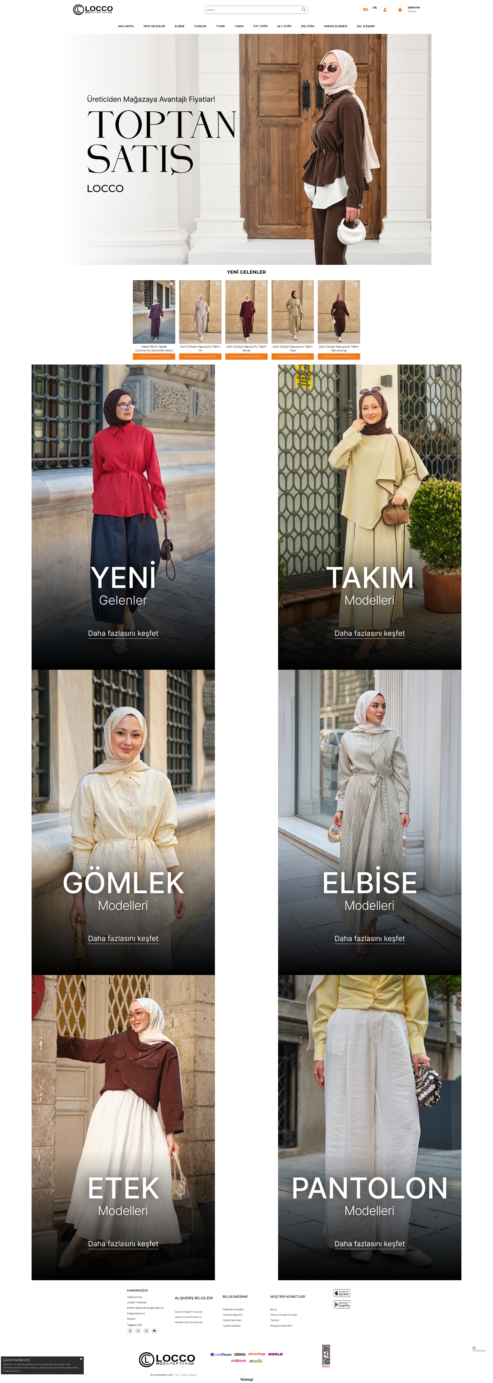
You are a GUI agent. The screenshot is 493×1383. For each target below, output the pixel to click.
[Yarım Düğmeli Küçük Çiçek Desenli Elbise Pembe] (200, 312)
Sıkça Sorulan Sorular (283, 1314)
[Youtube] (154, 1331)
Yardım (274, 1320)
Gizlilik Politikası (136, 1302)
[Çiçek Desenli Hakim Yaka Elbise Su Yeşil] (339, 312)
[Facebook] (130, 1331)
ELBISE (179, 26)
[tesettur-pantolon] (369, 1127)
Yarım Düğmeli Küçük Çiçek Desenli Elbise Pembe (200, 348)
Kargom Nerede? (281, 1325)
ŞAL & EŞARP (366, 26)
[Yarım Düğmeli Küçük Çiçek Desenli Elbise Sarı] (246, 312)
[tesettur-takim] (369, 517)
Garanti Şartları (232, 1325)
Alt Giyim (284, 26)
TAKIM (239, 26)
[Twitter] (138, 1331)
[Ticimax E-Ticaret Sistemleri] (246, 1380)
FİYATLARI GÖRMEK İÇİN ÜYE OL (154, 356)
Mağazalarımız (136, 1313)
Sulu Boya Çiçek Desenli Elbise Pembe (293, 348)
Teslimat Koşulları (233, 1309)
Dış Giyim (307, 26)
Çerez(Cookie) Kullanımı (188, 1316)
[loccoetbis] (326, 1356)
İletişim (131, 1318)
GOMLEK (200, 26)
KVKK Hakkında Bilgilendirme (145, 1307)
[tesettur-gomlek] (123, 822)
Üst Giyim (260, 26)
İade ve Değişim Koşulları (189, 1311)
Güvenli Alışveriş (232, 1314)
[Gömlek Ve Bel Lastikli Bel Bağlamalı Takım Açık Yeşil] (154, 312)
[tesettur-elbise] (369, 822)
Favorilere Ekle (171, 284)
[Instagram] (146, 1331)
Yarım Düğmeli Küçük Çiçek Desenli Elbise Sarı (246, 348)
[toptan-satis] (246, 149)
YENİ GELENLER (154, 26)
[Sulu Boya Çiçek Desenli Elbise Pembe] (293, 312)
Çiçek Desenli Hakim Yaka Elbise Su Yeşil (339, 348)
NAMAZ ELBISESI (335, 26)
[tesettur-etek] (123, 1127)
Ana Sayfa (126, 26)
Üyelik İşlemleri (232, 1320)
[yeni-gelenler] (123, 517)
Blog (273, 1309)
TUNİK (220, 26)
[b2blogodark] (167, 1359)
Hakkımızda (134, 1297)
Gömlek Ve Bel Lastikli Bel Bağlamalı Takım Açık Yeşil (154, 348)
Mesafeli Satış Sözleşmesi (188, 1322)
